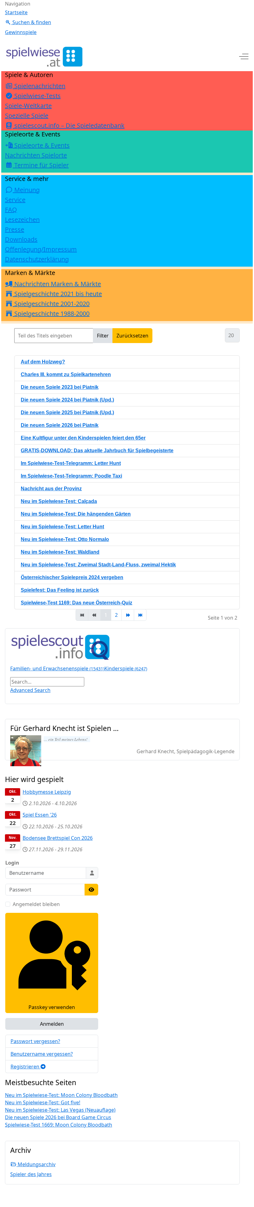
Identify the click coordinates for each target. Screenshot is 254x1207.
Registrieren (26, 1066)
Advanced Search (30, 690)
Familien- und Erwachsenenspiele (57, 668)
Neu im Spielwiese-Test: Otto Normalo (65, 539)
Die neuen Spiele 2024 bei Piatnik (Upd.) (67, 399)
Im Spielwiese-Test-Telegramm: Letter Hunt (71, 463)
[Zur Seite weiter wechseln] (127, 615)
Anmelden (52, 1023)
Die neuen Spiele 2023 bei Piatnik (60, 387)
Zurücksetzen (132, 335)
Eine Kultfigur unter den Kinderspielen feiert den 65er (83, 437)
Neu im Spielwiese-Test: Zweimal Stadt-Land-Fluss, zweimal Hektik (98, 564)
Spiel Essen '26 (40, 814)
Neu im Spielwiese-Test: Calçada (59, 501)
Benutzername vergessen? (42, 1053)
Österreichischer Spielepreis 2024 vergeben (72, 577)
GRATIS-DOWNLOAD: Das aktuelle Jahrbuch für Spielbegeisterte (97, 450)
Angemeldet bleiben (36, 904)
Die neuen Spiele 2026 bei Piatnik (60, 425)
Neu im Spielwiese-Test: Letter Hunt (62, 526)
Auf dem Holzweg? (43, 361)
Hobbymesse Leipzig (47, 791)
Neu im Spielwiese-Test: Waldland (60, 552)
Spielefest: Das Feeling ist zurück (60, 590)
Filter (103, 335)
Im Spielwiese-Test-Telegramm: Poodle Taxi (71, 476)
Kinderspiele (125, 668)
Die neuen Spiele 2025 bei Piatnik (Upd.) (67, 412)
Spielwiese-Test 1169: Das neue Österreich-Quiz (76, 602)
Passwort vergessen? (35, 1041)
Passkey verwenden (51, 1007)
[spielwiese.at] (43, 57)
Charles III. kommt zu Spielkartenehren (66, 374)
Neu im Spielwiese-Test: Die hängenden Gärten (76, 514)
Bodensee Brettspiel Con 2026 (58, 838)
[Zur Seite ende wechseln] (140, 615)
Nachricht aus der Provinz (51, 488)
